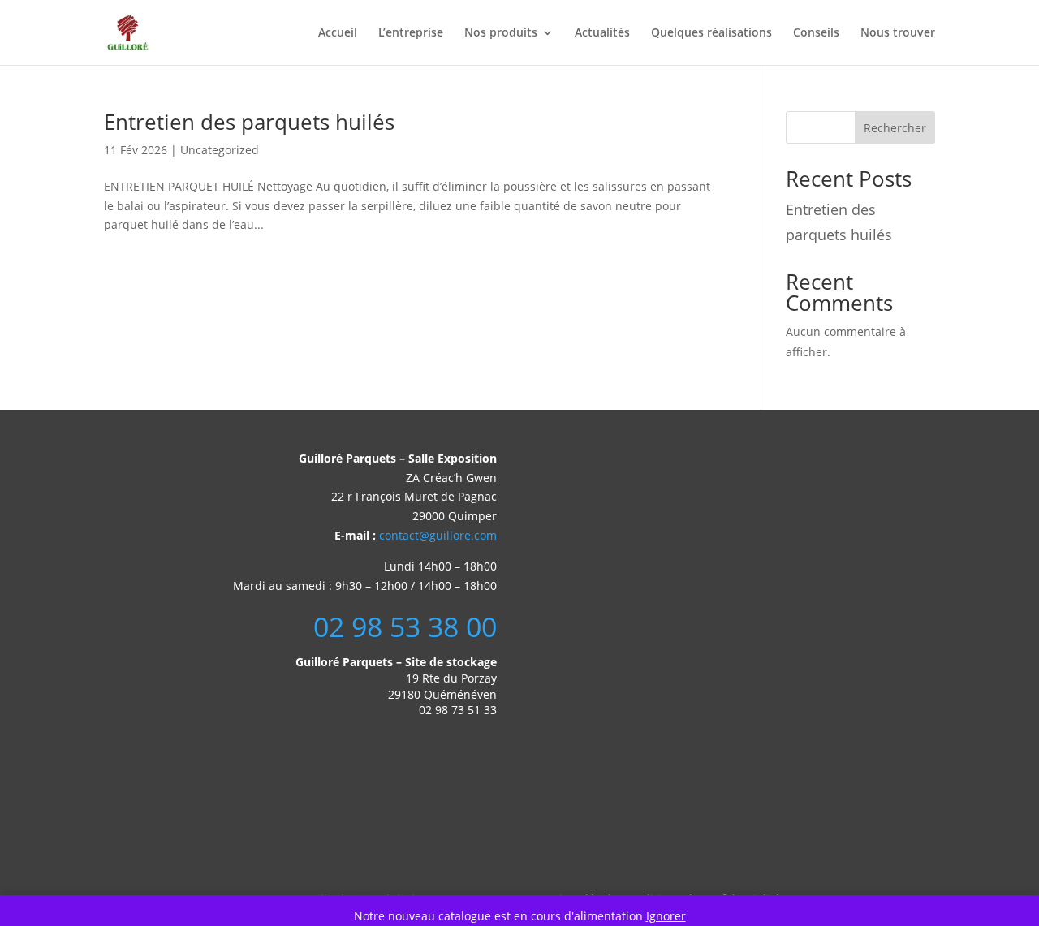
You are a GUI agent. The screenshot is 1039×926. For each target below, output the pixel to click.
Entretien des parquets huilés (249, 121)
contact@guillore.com (438, 535)
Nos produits (500, 33)
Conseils (816, 33)
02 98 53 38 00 (405, 626)
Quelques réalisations (711, 33)
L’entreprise (410, 33)
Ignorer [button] (666, 916)
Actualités (602, 33)
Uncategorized (219, 149)
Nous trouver (897, 33)
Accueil (337, 33)
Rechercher (895, 128)
